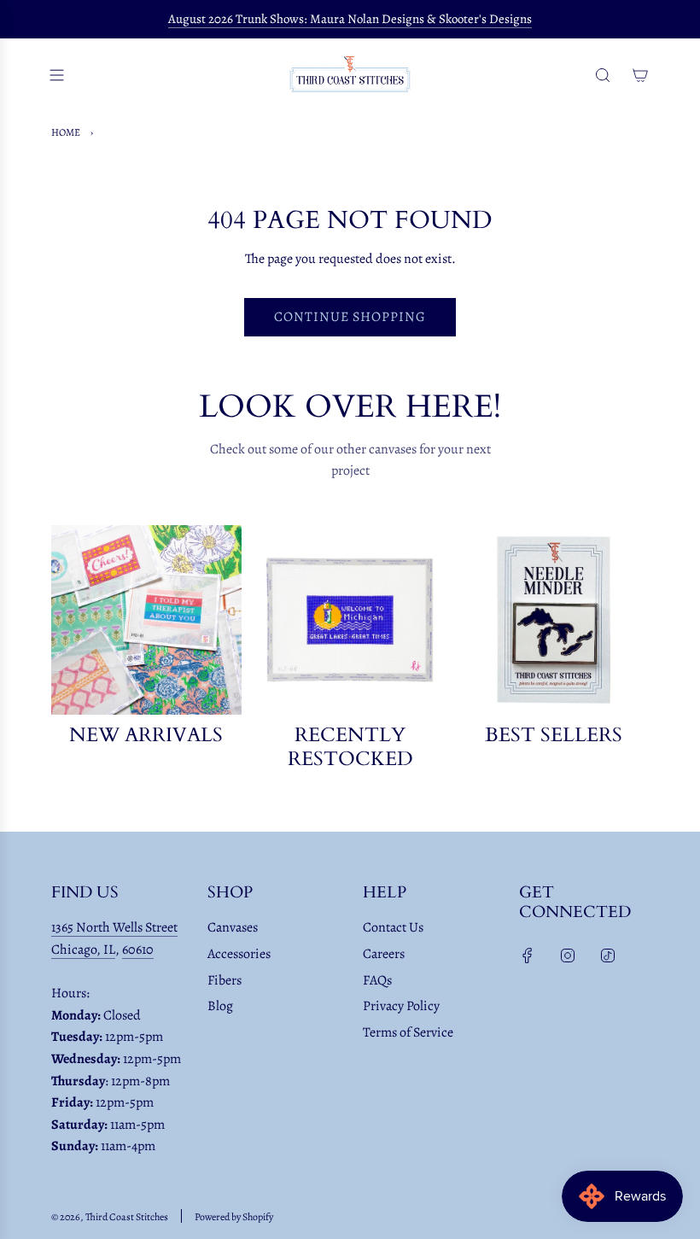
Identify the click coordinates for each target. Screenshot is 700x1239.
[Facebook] (527, 955)
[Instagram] (567, 955)
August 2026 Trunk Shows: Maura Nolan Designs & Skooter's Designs (350, 18)
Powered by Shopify (234, 1217)
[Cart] (640, 75)
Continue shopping (350, 316)
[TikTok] (608, 955)
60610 (138, 949)
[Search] (602, 75)
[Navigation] (56, 75)
